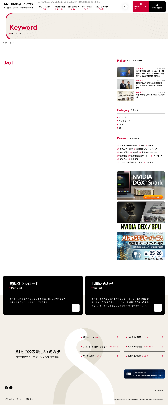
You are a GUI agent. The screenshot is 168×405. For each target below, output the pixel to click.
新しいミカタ (44, 7)
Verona (151, 145)
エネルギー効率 (126, 149)
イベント (123, 117)
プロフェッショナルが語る (99, 346)
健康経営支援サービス (139, 156)
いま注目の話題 (58, 7)
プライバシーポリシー (14, 399)
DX (120, 128)
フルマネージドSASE (128, 145)
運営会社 (29, 399)
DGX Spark (157, 156)
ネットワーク (124, 121)
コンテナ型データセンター (130, 162)
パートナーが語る (140, 346)
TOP (5, 43)
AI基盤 (135, 152)
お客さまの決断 (101, 7)
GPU (121, 124)
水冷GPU (135, 159)
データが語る (87, 7)
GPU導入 (123, 159)
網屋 (143, 145)
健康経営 (123, 156)
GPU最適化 (124, 152)
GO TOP (160, 391)
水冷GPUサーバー (149, 152)
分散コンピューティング (146, 149)
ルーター (149, 162)
